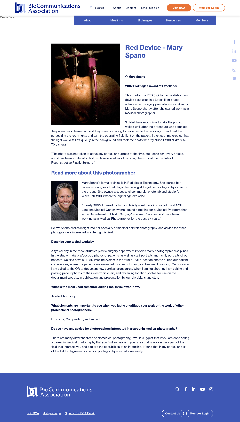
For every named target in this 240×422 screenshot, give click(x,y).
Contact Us (172, 413)
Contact (131, 7)
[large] (234, 42)
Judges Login (52, 413)
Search (99, 7)
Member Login (209, 7)
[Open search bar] (178, 389)
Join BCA (179, 7)
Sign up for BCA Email (80, 413)
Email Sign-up (150, 7)
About (117, 7)
